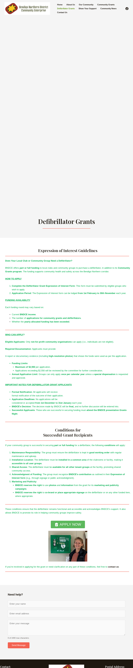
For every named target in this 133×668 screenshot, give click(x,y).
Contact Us (62, 12)
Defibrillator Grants (66, 8)
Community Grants (106, 5)
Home (59, 5)
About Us (70, 5)
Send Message (19, 645)
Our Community (86, 5)
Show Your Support (88, 8)
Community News (108, 8)
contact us (113, 567)
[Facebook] (126, 8)
